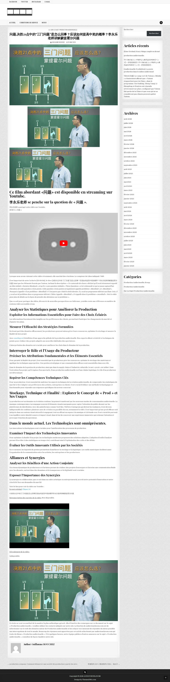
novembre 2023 (130, 232)
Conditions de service (29, 23)
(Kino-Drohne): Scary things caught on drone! (142, 51)
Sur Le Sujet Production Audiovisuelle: (64, 30)
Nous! (44, 23)
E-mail (47, 2)
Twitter (24, 2)
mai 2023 (127, 249)
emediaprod (19, 338)
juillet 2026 (128, 123)
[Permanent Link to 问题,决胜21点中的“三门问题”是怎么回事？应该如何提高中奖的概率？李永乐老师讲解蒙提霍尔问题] (63, 74)
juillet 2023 (128, 241)
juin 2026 (127, 127)
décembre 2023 (130, 228)
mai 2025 (127, 182)
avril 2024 (128, 215)
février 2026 (129, 144)
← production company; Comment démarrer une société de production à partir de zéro (42, 664)
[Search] (161, 22)
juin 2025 (127, 178)
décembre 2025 (130, 152)
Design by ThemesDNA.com (85, 680)
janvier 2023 (129, 266)
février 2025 (129, 194)
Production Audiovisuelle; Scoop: (137, 282)
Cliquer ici (26, 489)
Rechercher (128, 29)
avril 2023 (128, 253)
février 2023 (129, 262)
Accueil (12, 23)
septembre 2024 (130, 203)
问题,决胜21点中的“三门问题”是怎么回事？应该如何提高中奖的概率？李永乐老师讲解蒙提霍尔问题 (64, 36)
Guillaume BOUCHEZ (58, 42)
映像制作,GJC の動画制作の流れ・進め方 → (104, 664)
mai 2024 (127, 211)
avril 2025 (128, 186)
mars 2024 (128, 220)
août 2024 (128, 207)
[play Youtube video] (63, 243)
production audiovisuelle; (134, 55)
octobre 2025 (129, 161)
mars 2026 (128, 140)
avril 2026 (128, 136)
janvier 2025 (129, 199)
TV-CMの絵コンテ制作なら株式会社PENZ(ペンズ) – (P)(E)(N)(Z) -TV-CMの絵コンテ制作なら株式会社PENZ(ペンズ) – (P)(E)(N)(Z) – (142, 62)
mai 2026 (127, 131)
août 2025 (128, 169)
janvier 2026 (129, 148)
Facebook (13, 2)
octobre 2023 (129, 236)
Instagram (36, 2)
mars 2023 (128, 257)
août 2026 (128, 119)
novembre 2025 (130, 157)
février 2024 (129, 224)
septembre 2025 (130, 165)
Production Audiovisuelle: (134, 287)
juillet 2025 (128, 173)
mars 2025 (128, 190)
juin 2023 (127, 245)
